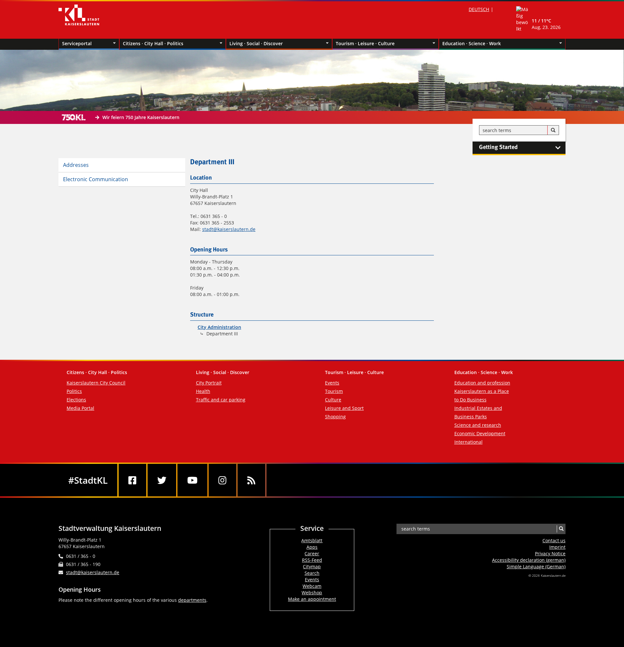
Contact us (554, 540)
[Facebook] (132, 480)
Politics (74, 391)
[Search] (553, 130)
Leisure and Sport (344, 408)
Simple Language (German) (536, 566)
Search (312, 573)
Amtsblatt (311, 540)
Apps (312, 547)
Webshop (312, 592)
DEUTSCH (479, 9)
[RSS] (251, 480)
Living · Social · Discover (256, 43)
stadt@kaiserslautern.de (228, 229)
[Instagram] (222, 480)
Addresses (76, 164)
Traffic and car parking (220, 400)
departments (192, 600)
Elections (76, 400)
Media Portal (80, 408)
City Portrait (209, 383)
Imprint (557, 547)
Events (332, 383)
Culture (333, 400)
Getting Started (498, 147)
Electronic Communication (95, 179)
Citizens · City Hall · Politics (153, 43)
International (468, 442)
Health (203, 391)
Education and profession (482, 383)
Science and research (477, 425)
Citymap (312, 566)
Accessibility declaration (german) (529, 560)
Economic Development (479, 433)
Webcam (312, 586)
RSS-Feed (312, 560)
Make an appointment (312, 599)
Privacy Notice (550, 553)
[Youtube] (192, 480)
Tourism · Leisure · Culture (365, 43)
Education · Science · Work (471, 43)
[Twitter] (162, 480)
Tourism (334, 391)
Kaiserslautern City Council (96, 383)
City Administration (219, 327)
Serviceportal (77, 43)
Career (312, 553)
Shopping (335, 416)
